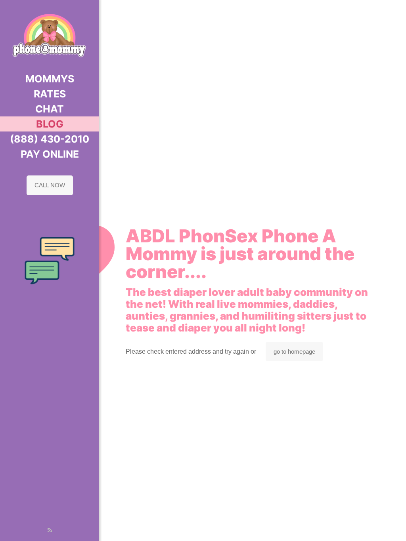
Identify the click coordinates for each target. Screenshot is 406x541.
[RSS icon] (50, 530)
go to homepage (294, 351)
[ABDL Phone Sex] (49, 35)
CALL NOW (49, 185)
